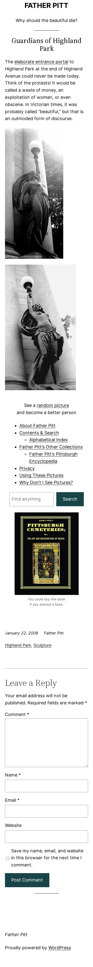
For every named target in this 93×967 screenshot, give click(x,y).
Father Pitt (46, 5)
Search (70, 499)
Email (12, 800)
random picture (53, 405)
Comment (17, 714)
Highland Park (18, 645)
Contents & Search (39, 432)
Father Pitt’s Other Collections (51, 446)
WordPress (59, 947)
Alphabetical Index (48, 439)
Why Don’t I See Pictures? (46, 482)
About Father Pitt (37, 425)
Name (13, 775)
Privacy (27, 468)
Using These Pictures (41, 475)
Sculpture (42, 645)
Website (13, 825)
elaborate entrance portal (41, 61)
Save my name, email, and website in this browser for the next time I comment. (47, 858)
